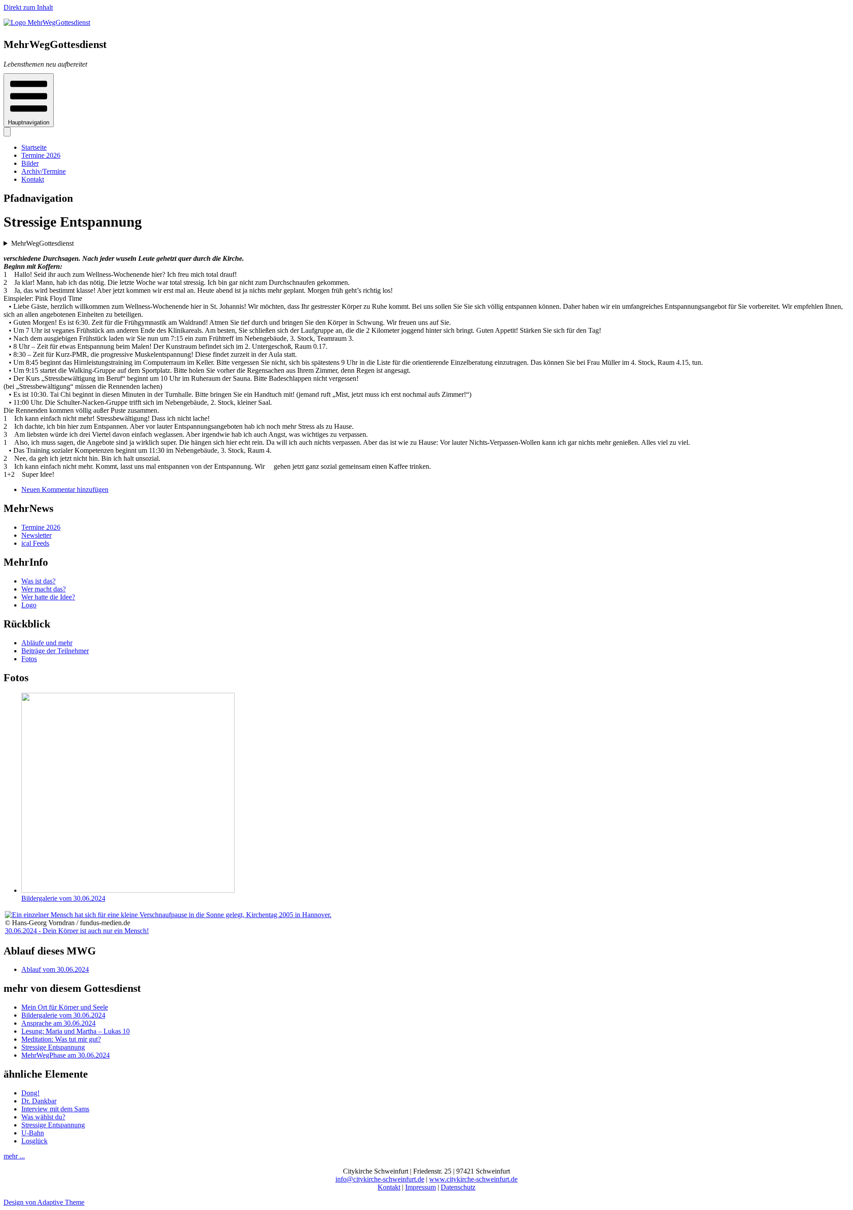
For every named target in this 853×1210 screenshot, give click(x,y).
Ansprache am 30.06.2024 (58, 1023)
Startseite (34, 147)
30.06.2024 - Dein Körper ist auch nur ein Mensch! (77, 930)
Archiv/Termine (43, 171)
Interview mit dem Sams (55, 1109)
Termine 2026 (40, 155)
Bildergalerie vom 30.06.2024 (63, 898)
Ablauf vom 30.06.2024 (55, 969)
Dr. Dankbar (38, 1101)
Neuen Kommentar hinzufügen (64, 489)
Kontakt (32, 179)
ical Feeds (35, 543)
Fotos (29, 659)
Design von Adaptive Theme (44, 1202)
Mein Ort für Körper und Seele (64, 1007)
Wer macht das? (43, 589)
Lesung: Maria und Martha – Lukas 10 (75, 1031)
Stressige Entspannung (53, 1047)
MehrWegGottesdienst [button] (42, 243)
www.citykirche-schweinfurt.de (473, 1179)
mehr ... (14, 1156)
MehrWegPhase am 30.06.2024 (65, 1055)
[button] (29, 100)
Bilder (30, 163)
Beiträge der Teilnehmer (55, 651)
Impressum (420, 1187)
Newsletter (36, 535)
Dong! (30, 1093)
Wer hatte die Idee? (48, 597)
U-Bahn (32, 1133)
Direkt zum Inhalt (28, 7)
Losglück (34, 1141)
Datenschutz (458, 1187)
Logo (28, 605)
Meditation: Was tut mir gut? (61, 1039)
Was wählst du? (43, 1117)
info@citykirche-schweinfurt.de (379, 1179)
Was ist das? (38, 581)
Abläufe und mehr (46, 643)
